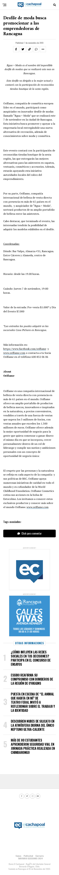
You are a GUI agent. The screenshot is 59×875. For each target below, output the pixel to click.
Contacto (39, 855)
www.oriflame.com (14, 353)
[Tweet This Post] (23, 49)
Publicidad (28, 855)
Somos (18, 855)
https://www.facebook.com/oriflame (24, 349)
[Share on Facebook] (16, 49)
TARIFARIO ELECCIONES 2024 (30, 858)
